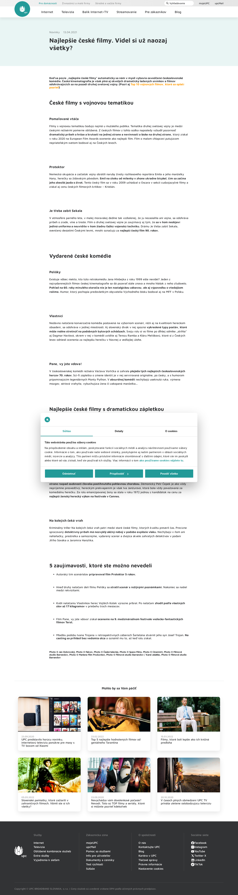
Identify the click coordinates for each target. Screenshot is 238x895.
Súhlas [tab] (67, 430)
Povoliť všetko (169, 473)
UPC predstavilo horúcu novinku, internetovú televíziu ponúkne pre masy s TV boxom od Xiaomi (47, 742)
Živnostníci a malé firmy (76, 3)
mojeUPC (204, 3)
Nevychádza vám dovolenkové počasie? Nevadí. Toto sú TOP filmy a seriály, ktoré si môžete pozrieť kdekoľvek (118, 803)
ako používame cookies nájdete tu (161, 460)
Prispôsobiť (117, 473)
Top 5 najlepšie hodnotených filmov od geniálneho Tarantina (115, 741)
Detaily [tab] (119, 430)
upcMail (219, 3)
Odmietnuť (69, 473)
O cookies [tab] (171, 430)
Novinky (54, 32)
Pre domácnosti (48, 3)
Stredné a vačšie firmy (108, 3)
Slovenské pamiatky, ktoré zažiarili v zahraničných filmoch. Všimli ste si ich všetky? (45, 803)
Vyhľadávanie (177, 3)
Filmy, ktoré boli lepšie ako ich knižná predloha (185, 741)
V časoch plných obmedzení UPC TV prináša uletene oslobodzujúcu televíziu (186, 802)
